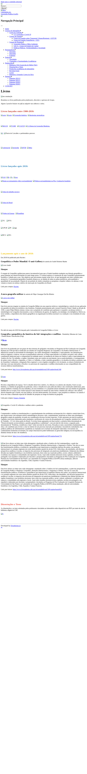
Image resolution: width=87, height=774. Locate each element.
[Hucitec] (8, 298)
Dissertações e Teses (16, 67)
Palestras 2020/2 (14, 82)
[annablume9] (16, 177)
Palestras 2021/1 (14, 80)
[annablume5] (7, 213)
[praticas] (51, 181)
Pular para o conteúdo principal (11, 2)
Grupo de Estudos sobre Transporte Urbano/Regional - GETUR (35, 38)
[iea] (7, 177)
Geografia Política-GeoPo (9, 14)
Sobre (7, 29)
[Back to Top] (43, 528)
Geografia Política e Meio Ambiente (26, 44)
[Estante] (5, 148)
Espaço (16, 398)
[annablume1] (9, 115)
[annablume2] (20, 115)
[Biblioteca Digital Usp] (2, 514)
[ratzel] (2, 133)
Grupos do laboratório (12, 31)
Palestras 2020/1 (14, 84)
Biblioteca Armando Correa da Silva (21, 74)
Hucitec (16, 286)
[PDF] (10, 192)
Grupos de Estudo (15, 36)
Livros (11, 73)
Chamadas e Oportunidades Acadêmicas (22, 61)
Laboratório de (6, 12)
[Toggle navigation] (2, 25)
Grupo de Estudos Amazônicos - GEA (26, 40)
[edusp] (15, 148)
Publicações (9, 63)
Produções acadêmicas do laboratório (21, 69)
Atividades (13, 59)
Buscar (3, 6)
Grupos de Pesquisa (16, 42)
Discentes (12, 53)
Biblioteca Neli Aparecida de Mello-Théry (23, 65)
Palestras (8, 76)
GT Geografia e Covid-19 (22, 34)
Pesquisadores (10, 50)
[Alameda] (3, 377)
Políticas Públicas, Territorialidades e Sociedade (29, 48)
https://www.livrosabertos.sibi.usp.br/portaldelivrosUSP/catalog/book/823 (37, 489)
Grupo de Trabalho (15, 32)
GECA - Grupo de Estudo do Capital (26, 46)
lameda (22, 398)
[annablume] (3, 115)
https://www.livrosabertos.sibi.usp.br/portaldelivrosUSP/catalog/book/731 (37, 436)
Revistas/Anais (14, 71)
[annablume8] (21, 126)
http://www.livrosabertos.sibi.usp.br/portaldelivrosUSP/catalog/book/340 (37, 369)
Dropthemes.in (16, 526)
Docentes (12, 52)
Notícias (8, 57)
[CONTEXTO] (23, 148)
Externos (12, 55)
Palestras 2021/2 (14, 78)
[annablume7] (12, 126)
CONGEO (8, 86)
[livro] (16, 181)
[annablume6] (4, 126)
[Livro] (4, 340)
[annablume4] (36, 115)
